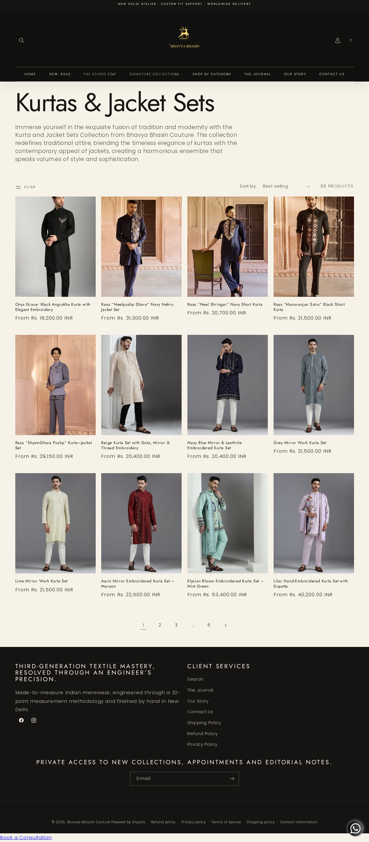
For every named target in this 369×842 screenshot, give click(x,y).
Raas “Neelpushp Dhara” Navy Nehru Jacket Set (137, 307)
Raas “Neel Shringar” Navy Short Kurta (225, 304)
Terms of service (226, 822)
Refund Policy (202, 734)
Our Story (198, 701)
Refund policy (163, 822)
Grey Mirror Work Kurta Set (300, 442)
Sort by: (248, 186)
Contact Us (200, 712)
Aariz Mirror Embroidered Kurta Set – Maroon (137, 584)
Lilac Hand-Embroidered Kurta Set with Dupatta (311, 584)
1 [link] (143, 625)
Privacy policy (193, 822)
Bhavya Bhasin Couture (88, 822)
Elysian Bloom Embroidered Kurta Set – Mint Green (225, 584)
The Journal (200, 690)
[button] (22, 40)
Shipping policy (261, 822)
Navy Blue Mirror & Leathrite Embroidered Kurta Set (214, 445)
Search (195, 679)
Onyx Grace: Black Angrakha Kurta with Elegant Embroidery (53, 307)
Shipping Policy (204, 723)
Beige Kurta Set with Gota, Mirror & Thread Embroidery (135, 445)
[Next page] (225, 625)
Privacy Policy (202, 744)
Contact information (298, 822)
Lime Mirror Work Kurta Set (41, 581)
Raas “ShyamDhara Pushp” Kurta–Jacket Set (53, 445)
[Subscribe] (232, 779)
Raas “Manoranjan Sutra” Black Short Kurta (309, 307)
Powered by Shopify (128, 822)
